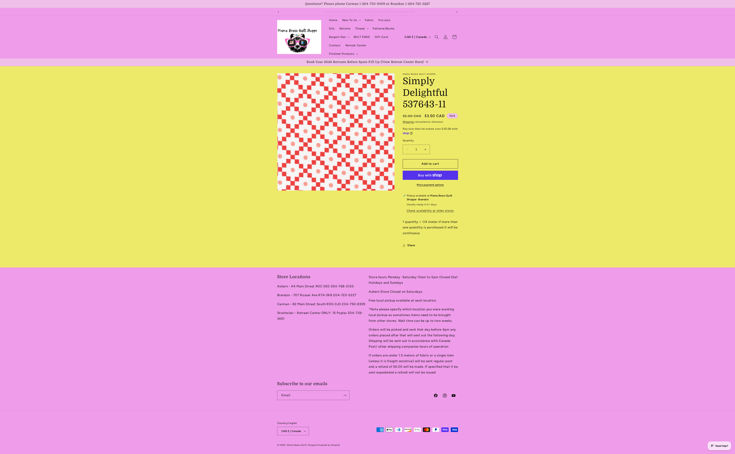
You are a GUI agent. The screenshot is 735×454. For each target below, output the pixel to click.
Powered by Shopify (328, 445)
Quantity (408, 140)
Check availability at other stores (430, 210)
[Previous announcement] (278, 12)
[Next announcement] (456, 12)
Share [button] (411, 245)
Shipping (408, 121)
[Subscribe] (344, 395)
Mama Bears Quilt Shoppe (301, 445)
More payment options (430, 184)
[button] (351, 20)
